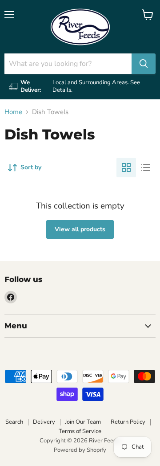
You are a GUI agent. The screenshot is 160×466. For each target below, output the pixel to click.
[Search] (144, 63)
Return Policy (128, 422)
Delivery (44, 422)
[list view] (146, 167)
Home (13, 112)
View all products (80, 229)
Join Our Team (83, 422)
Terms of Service (80, 431)
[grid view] (126, 167)
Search (14, 422)
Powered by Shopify (80, 450)
